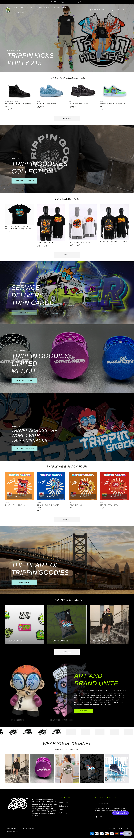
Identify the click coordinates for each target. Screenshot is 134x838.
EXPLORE (83, 711)
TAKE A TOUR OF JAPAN (24, 448)
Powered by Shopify (11, 831)
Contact (62, 809)
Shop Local (63, 803)
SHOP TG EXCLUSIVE (24, 380)
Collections (63, 806)
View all (67, 118)
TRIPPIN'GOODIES (16, 828)
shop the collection (24, 181)
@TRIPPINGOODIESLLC (67, 749)
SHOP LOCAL (24, 582)
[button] (112, 10)
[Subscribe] (127, 803)
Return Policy (64, 813)
